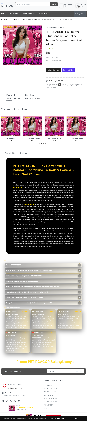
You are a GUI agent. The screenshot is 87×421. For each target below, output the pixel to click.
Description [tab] (10, 153)
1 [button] (39, 143)
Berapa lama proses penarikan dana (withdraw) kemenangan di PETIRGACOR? (32, 303)
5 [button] (47, 143)
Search (54, 4)
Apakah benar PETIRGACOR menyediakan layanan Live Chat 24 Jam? (29, 270)
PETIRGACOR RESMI (50, 402)
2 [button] (41, 143)
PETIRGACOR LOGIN (54, 138)
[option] (11, 131)
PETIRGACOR (5, 19)
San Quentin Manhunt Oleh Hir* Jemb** (25, 407)
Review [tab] (23, 153)
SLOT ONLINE (16, 19)
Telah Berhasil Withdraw (22, 406)
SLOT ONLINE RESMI (32, 138)
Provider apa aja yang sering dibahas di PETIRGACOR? (24, 276)
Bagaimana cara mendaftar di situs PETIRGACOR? (22, 281)
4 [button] (45, 143)
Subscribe (79, 371)
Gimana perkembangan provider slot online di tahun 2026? (25, 297)
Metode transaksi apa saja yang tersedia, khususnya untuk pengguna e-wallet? (32, 286)
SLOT (45, 408)
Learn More (60, 418)
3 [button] (43, 143)
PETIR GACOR (48, 405)
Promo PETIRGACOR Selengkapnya (45, 362)
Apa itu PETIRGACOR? (13, 265)
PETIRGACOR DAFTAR (11, 138)
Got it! (76, 418)
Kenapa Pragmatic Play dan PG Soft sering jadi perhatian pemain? (27, 292)
